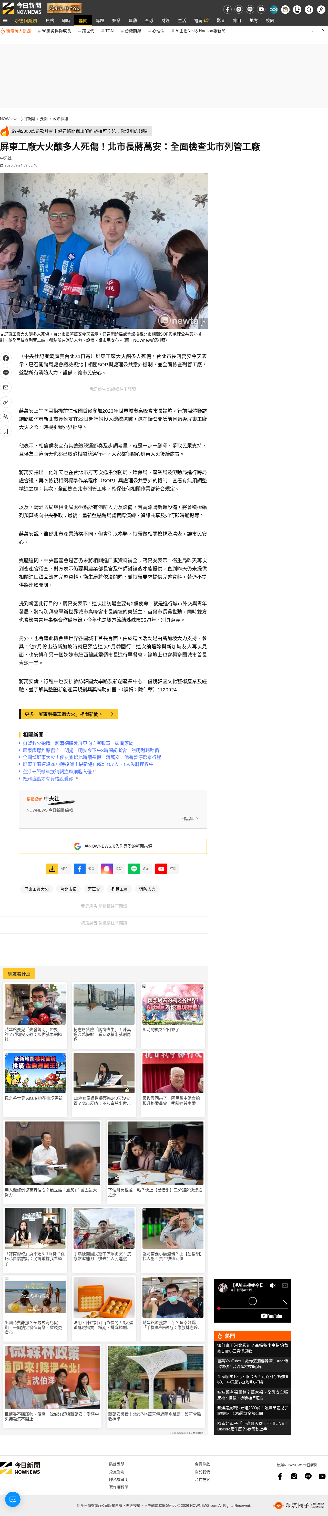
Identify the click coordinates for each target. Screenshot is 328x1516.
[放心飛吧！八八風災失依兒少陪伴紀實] (64, 8)
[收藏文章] (6, 431)
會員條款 (202, 1464)
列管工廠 (119, 889)
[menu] (5, 20)
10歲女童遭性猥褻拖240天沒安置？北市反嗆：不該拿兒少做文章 (102, 1101)
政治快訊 (60, 119)
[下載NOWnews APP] (297, 9)
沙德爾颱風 (25, 20)
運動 (133, 20)
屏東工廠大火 (36, 889)
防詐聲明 (117, 1464)
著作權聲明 (118, 1487)
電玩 (198, 20)
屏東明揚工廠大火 (56, 714)
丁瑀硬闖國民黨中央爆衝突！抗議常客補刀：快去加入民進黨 (102, 1256)
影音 (221, 20)
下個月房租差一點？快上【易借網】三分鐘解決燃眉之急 (155, 1192)
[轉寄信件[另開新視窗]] (6, 387)
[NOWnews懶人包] (285, 9)
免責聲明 (117, 1471)
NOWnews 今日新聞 (17, 119)
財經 (165, 20)
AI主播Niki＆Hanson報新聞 (200, 31)
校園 (270, 20)
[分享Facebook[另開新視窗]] (6, 358)
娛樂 (116, 20)
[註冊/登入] (321, 9)
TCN (109, 31)
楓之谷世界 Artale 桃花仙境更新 (34, 1098)
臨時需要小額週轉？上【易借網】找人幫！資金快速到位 (172, 1256)
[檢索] (309, 9)
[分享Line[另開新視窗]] (6, 373)
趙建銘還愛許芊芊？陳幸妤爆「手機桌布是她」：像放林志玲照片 (172, 1325)
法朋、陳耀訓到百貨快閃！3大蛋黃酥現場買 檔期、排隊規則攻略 (103, 1325)
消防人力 (147, 889)
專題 (100, 20)
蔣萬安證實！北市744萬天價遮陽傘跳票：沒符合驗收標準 (154, 1416)
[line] (250, 9)
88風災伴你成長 (56, 31)
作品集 (188, 818)
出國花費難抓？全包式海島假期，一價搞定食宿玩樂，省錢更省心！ (33, 1328)
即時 (66, 20)
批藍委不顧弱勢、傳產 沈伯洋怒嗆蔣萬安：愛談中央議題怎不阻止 (52, 1416)
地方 (254, 20)
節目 (237, 20)
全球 (149, 20)
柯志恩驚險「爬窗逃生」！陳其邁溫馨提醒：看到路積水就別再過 (102, 1034)
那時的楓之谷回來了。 (162, 1029)
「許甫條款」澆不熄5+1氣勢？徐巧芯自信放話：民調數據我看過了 (35, 1259)
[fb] (227, 9)
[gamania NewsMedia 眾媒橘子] (298, 1505)
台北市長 (68, 889)
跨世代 (88, 31)
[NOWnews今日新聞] (22, 8)
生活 (182, 20)
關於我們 (202, 1471)
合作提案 (202, 1479)
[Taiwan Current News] (273, 9)
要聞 (83, 20)
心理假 (158, 31)
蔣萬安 (94, 889)
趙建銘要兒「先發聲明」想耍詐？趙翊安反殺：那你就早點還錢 (33, 1034)
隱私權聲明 (118, 1479)
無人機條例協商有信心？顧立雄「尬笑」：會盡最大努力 (51, 1192)
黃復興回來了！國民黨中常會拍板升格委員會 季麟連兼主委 (171, 1100)
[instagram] (238, 9)
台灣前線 (133, 31)
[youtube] (261, 9)
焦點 (50, 20)
